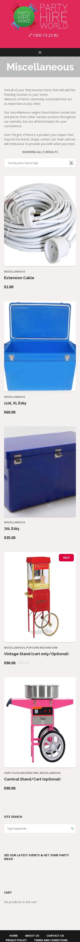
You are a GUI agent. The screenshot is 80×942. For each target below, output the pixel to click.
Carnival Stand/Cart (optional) (32, 779)
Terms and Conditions (51, 940)
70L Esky (11, 528)
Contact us (55, 935)
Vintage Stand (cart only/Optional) (36, 654)
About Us (32, 935)
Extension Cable (19, 278)
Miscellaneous (14, 271)
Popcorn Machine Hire (42, 647)
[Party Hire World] (40, 16)
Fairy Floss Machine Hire (21, 773)
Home (13, 935)
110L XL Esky (15, 403)
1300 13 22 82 (45, 35)
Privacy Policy (16, 940)
